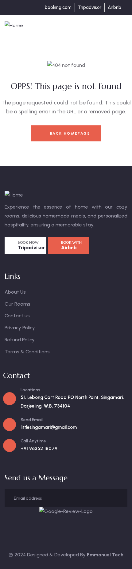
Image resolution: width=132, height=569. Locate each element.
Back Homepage (69, 133)
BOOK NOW (28, 242)
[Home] (14, 25)
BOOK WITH (71, 242)
